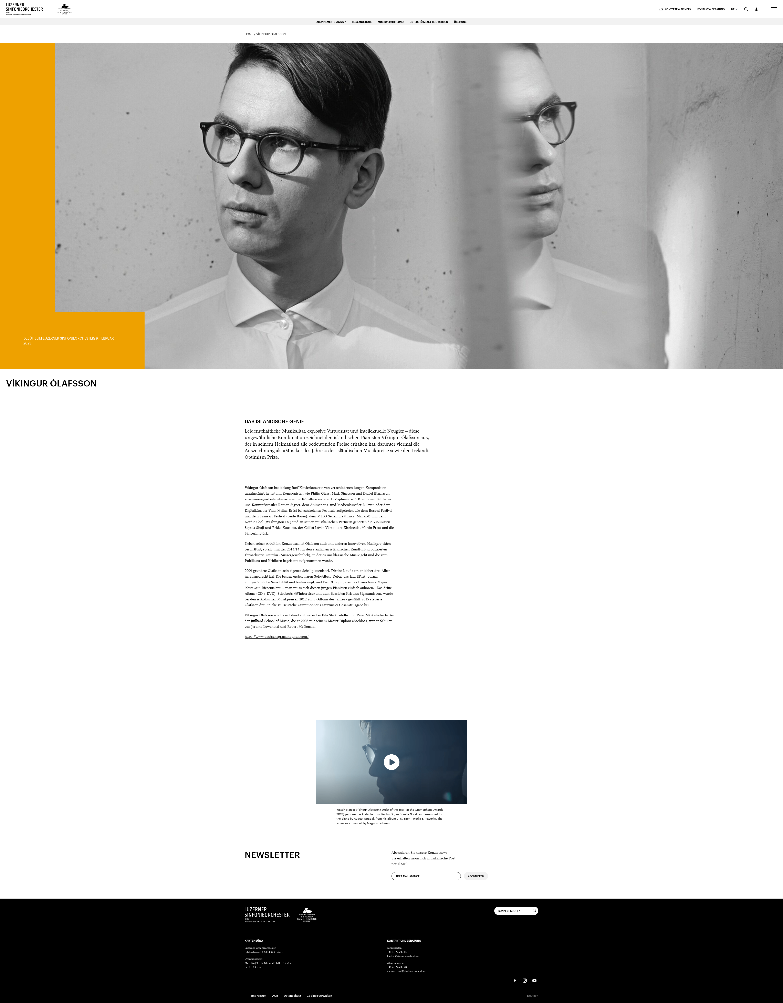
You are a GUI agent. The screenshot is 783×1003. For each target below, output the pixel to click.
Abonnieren (476, 876)
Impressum (259, 995)
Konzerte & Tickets (678, 9)
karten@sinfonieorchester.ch (403, 956)
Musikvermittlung (391, 21)
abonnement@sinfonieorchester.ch (407, 971)
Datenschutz (292, 995)
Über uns (460, 21)
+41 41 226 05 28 (397, 967)
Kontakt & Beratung (711, 9)
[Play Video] (391, 762)
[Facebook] (515, 980)
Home (249, 34)
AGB (275, 995)
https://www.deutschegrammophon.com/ (277, 637)
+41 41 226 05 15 (397, 952)
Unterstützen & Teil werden (429, 21)
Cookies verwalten (319, 995)
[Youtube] (534, 980)
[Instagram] (525, 980)
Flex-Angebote (362, 21)
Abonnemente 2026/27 (331, 21)
